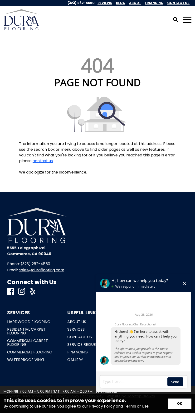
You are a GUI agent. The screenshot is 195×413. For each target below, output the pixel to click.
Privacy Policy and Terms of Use (119, 406)
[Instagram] (21, 292)
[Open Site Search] (175, 20)
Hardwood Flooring (28, 322)
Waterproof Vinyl (25, 360)
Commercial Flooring (29, 352)
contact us (43, 161)
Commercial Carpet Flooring (27, 343)
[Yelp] (32, 292)
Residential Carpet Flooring (26, 331)
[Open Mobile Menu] (187, 20)
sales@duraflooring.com (41, 270)
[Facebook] (10, 292)
